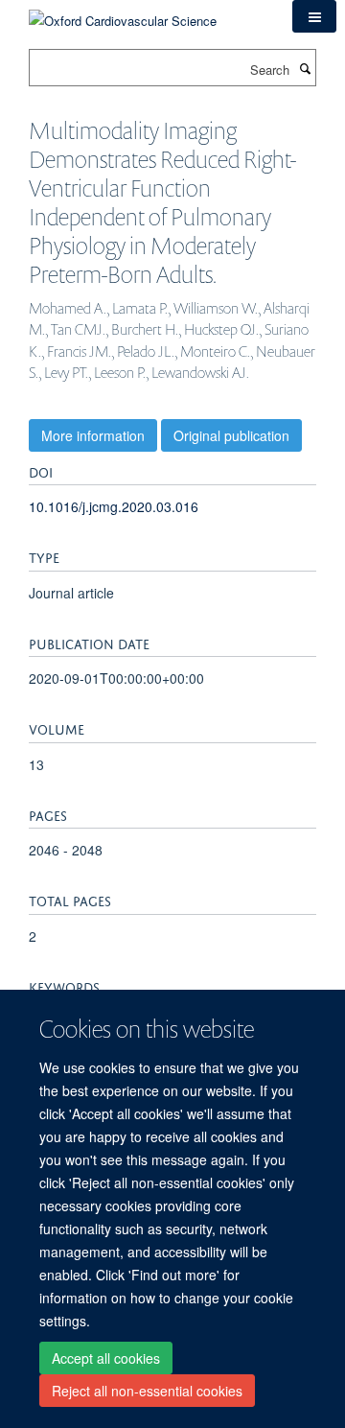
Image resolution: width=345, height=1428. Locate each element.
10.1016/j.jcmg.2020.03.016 (113, 506)
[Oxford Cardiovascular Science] (123, 14)
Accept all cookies (106, 1358)
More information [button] (93, 435)
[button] (314, 16)
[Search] (304, 68)
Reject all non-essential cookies (147, 1390)
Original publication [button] (231, 435)
